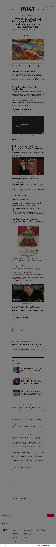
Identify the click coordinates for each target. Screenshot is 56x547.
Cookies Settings (40, 545)
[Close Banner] (54, 545)
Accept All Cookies (46, 545)
